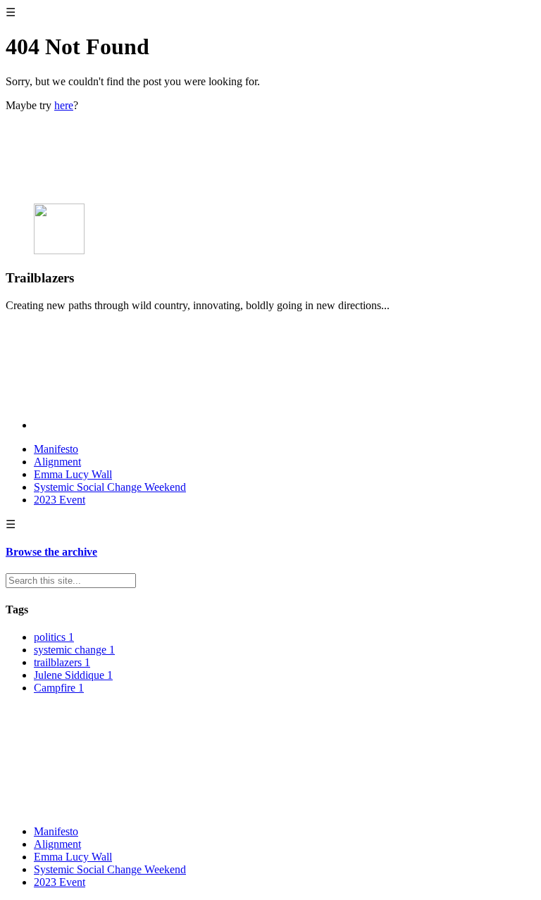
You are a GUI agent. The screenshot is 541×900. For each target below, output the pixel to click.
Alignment (57, 462)
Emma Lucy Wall (73, 474)
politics (54, 637)
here (63, 105)
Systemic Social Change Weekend (110, 487)
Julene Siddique (73, 675)
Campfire (59, 688)
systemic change (74, 650)
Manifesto (56, 449)
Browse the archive (51, 552)
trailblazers (62, 662)
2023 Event (59, 500)
